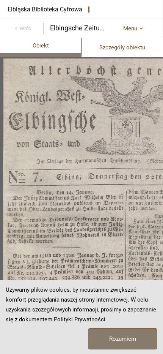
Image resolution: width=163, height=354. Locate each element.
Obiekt (41, 45)
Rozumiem (122, 338)
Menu (130, 28)
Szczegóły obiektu (122, 47)
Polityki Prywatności (79, 319)
